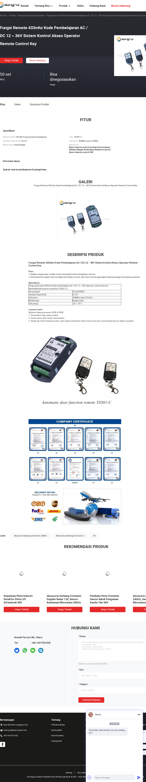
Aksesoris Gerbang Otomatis (31, 15)
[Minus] (139, 714)
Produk (12, 15)
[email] (16, 650)
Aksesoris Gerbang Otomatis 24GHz (30, 536)
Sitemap (69, 773)
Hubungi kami (56, 741)
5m (94, 536)
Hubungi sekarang (91, 700)
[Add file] (90, 777)
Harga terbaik (11, 60)
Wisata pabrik (56, 730)
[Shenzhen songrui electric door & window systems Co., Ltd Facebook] (2, 744)
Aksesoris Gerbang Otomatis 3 (70, 536)
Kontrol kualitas (57, 736)
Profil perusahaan (58, 725)
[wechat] (32, 650)
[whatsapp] (24, 650)
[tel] (48, 650)
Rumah (3, 15)
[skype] (40, 650)
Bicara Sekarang (37, 60)
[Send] (139, 777)
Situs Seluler (82, 773)
